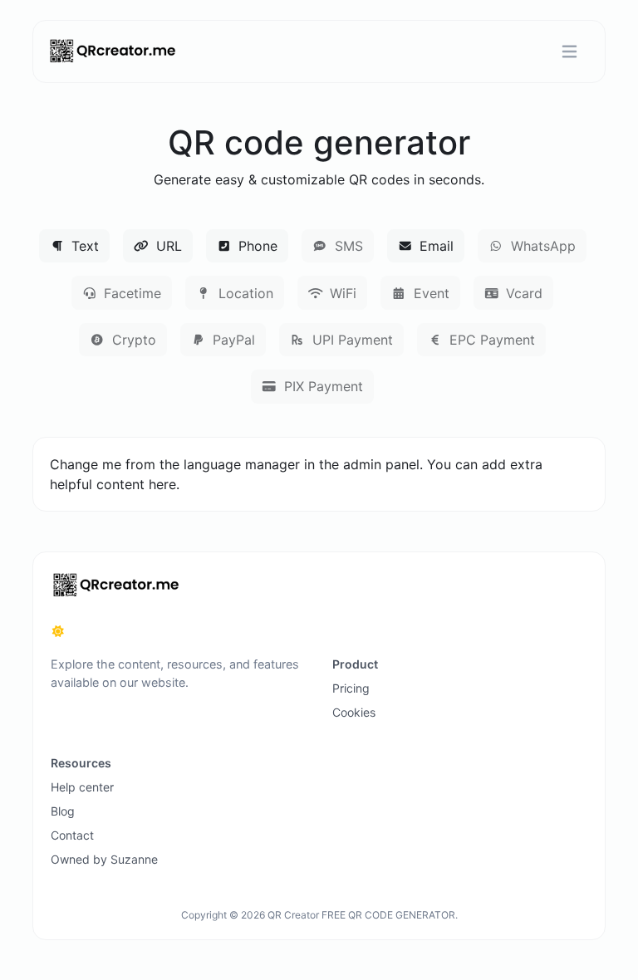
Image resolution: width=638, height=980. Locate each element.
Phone (255, 246)
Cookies (353, 712)
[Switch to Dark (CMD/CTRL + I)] (58, 631)
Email (434, 246)
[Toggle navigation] (569, 52)
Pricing (351, 688)
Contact (72, 835)
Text (83, 246)
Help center (82, 787)
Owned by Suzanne (104, 859)
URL (167, 246)
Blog (63, 811)
